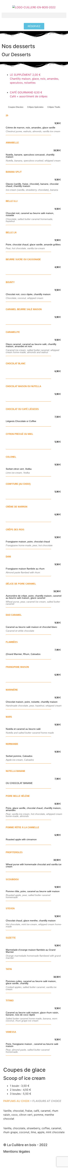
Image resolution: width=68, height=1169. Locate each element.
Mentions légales (16, 1151)
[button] (34, 15)
